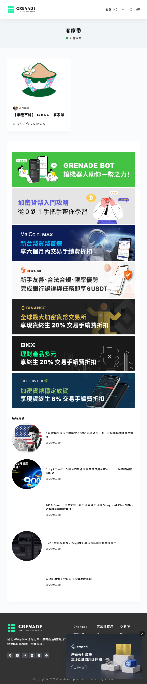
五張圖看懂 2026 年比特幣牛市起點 (69, 579)
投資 (19, 123)
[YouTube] (32, 655)
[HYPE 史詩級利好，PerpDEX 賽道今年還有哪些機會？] (27, 546)
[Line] (46, 655)
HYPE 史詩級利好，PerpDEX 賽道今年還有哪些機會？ (81, 543)
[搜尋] (131, 9)
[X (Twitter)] (17, 655)
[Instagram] (39, 655)
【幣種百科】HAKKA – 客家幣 (38, 114)
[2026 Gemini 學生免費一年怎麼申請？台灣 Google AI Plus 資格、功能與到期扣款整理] (27, 510)
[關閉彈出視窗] (142, 633)
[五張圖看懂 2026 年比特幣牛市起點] (27, 582)
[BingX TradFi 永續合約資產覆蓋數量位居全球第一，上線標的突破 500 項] (27, 474)
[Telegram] (25, 655)
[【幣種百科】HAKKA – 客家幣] (39, 79)
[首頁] (66, 38)
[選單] (138, 9)
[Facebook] (10, 655)
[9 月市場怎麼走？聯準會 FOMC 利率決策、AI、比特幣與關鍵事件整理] (27, 438)
